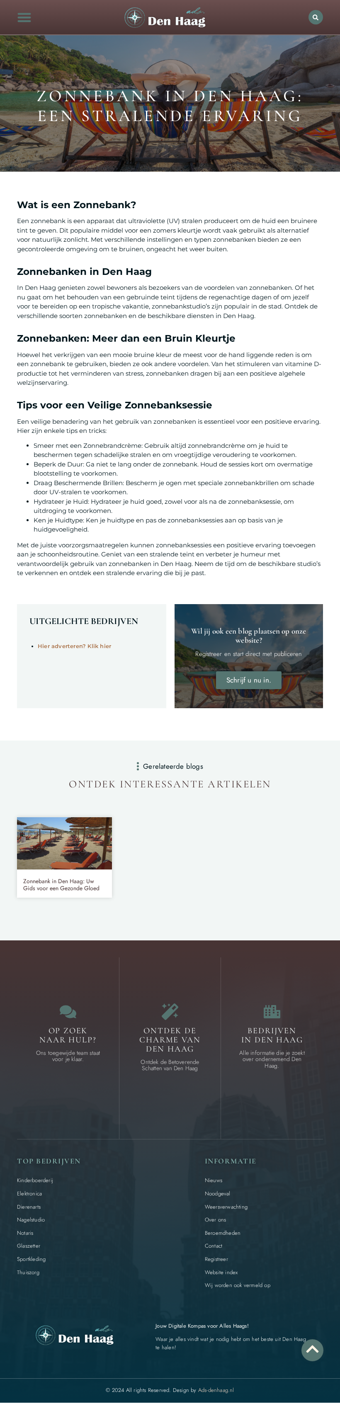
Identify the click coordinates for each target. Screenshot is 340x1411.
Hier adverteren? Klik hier (74, 646)
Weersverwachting (226, 1207)
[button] (24, 17)
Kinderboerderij (35, 1180)
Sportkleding (31, 1259)
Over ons (215, 1220)
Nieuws (213, 1180)
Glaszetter (28, 1246)
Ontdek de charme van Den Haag (169, 1040)
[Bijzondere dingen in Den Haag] (170, 1011)
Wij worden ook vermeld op (237, 1285)
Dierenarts (29, 1207)
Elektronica (29, 1193)
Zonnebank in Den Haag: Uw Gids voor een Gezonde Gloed (61, 884)
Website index (221, 1272)
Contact (213, 1246)
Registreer (216, 1259)
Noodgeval (218, 1193)
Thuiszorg (28, 1272)
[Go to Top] (312, 1349)
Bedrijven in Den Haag (272, 1035)
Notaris (25, 1233)
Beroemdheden (222, 1233)
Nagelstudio (31, 1220)
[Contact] (68, 1011)
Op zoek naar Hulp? (67, 1035)
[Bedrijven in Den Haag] (272, 1011)
